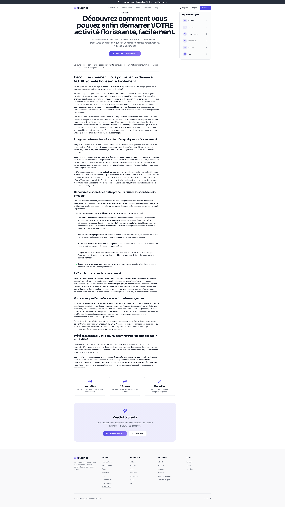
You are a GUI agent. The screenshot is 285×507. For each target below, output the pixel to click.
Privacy (189, 462)
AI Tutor (133, 462)
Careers (161, 469)
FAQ (131, 483)
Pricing (104, 476)
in (207, 498)
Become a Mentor (164, 476)
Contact (161, 473)
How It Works (113, 8)
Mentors (133, 473)
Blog (156, 8)
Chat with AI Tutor (116, 433)
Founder (161, 465)
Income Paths (127, 8)
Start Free (205, 8)
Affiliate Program (164, 480)
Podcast (133, 465)
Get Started (106, 487)
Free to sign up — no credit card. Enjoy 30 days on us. (142, 2)
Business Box (107, 480)
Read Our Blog (137, 433)
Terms (188, 465)
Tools (138, 8)
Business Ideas (107, 483)
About (160, 462)
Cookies (189, 469)
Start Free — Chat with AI (125, 53)
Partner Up (134, 476)
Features (147, 8)
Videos (132, 469)
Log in (194, 8)
